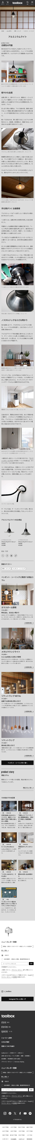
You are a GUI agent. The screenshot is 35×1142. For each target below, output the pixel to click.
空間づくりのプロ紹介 (7, 1046)
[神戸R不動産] (30, 1131)
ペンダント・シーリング (29, 31)
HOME (2, 31)
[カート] (7, 2)
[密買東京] (5, 1139)
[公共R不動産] (30, 1135)
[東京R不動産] (5, 1127)
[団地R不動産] (22, 1135)
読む (3, 813)
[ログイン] (2, 2)
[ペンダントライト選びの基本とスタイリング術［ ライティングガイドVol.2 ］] (9, 900)
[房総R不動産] (22, 1127)
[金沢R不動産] (5, 1131)
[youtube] (25, 1113)
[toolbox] (8, 1015)
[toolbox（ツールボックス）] (17, 3)
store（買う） (9, 31)
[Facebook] (20, 1113)
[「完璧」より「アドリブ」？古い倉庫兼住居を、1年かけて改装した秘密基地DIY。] (26, 815)
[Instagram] (5, 1113)
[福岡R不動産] (5, 1135)
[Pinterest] (10, 1113)
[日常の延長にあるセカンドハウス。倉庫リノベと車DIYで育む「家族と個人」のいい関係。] (9, 815)
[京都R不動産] (13, 1131)
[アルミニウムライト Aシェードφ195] (9, 530)
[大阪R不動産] (22, 1131)
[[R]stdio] (13, 1139)
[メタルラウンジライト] (17, 648)
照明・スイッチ (17, 31)
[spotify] (30, 1113)
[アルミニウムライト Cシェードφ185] (26, 530)
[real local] (22, 1139)
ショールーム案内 (6, 1038)
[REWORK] (30, 1139)
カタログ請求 (5, 1042)
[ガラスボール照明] (17, 603)
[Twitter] (15, 1113)
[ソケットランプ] (17, 736)
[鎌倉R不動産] (30, 1127)
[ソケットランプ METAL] (17, 692)
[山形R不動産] (13, 1127)
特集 (7, 899)
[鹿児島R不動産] (13, 1135)
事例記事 (8, 813)
